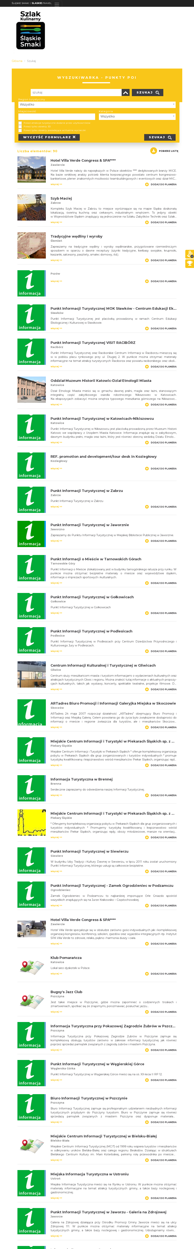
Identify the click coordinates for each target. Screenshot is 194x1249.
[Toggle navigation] (57, 4)
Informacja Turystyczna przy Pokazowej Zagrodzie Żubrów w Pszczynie (115, 1026)
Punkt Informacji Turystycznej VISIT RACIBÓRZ (93, 343)
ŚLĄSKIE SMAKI (20, 3)
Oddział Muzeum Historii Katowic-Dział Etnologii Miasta (101, 381)
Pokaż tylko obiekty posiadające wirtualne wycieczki (55, 130)
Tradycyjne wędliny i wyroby (76, 236)
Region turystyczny (31, 99)
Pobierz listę (168, 151)
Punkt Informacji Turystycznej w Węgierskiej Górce (97, 1064)
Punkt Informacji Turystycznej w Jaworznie (90, 525)
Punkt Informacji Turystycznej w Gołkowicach (92, 597)
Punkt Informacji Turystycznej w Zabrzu (87, 491)
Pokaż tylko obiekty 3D (37, 126)
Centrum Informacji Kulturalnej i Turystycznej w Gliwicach (103, 665)
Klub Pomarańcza (66, 958)
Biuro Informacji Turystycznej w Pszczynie (89, 1098)
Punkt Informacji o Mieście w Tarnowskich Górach (96, 559)
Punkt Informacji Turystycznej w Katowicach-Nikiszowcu (102, 419)
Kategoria (106, 111)
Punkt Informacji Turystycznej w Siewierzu (89, 851)
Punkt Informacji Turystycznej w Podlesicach (91, 631)
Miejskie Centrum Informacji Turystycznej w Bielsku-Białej (104, 1136)
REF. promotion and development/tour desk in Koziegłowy (104, 457)
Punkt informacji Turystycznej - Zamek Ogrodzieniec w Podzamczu (112, 886)
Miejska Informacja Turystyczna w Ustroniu (90, 1174)
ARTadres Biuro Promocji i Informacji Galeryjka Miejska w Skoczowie (113, 703)
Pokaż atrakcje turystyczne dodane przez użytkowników (57, 123)
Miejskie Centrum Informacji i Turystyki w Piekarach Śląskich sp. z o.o (114, 741)
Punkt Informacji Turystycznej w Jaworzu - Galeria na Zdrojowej (109, 1212)
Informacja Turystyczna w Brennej (82, 779)
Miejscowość (27, 111)
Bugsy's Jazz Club (66, 992)
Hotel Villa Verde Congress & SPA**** (83, 160)
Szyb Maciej (61, 198)
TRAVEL (42, 3)
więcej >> (56, 184)
